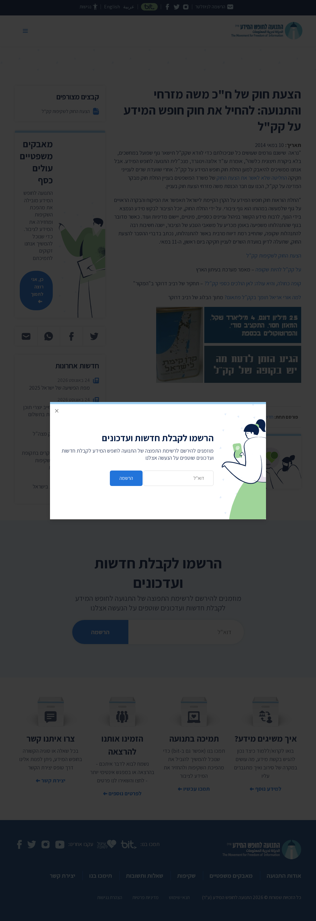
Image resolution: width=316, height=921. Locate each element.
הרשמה (126, 478)
